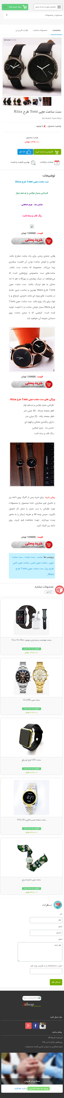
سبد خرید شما (15, 7)
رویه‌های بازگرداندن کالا (52, 1042)
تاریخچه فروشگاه (55, 1037)
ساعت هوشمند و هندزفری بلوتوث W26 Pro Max (32, 640)
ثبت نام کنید (19, 1088)
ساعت (39, 557)
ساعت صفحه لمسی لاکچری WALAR (31, 820)
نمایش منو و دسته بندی (45, 7)
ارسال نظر (56, 982)
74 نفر (22, 152)
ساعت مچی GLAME (31, 700)
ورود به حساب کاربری (38, 1088)
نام (61, 914)
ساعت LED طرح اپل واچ (31, 760)
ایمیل (60, 926)
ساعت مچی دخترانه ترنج (31, 880)
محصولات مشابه (40, 30)
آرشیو (49, 592)
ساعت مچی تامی (39, 563)
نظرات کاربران (22, 30)
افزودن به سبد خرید (44, 152)
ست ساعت (29, 557)
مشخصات (56, 30)
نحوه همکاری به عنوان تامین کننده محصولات (44, 1047)
